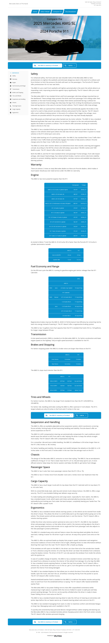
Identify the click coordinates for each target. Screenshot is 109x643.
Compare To (57, 12)
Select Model (45, 12)
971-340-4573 (97, 5)
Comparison (15, 73)
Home (35, 12)
